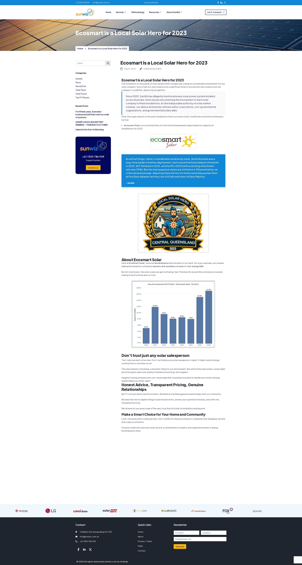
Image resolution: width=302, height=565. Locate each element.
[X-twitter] (90, 549)
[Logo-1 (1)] (173, 135)
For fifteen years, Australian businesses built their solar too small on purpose (92, 114)
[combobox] (90, 63)
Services (120, 12)
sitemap (124, 561)
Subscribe (180, 546)
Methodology (137, 12)
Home (108, 12)
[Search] (108, 63)
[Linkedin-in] (84, 549)
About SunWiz (173, 12)
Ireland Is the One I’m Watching (90, 129)
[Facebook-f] (78, 549)
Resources (154, 12)
